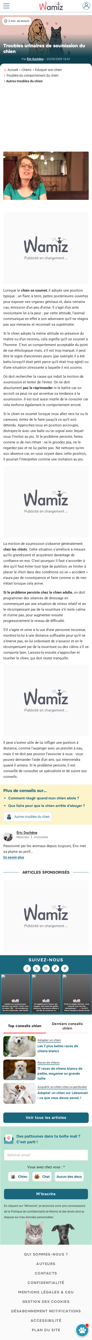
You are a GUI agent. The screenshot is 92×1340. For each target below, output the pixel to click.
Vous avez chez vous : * (46, 1167)
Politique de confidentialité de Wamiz (34, 1211)
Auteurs (46, 1263)
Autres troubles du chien (24, 81)
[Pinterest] (65, 968)
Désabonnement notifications (46, 1311)
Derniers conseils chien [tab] (67, 1026)
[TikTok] (55, 968)
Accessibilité (46, 1320)
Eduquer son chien (48, 70)
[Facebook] (27, 968)
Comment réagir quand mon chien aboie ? (43, 798)
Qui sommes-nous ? (46, 1254)
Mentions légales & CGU (46, 1292)
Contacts (46, 1273)
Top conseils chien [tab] (25, 1026)
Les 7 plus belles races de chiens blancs (58, 1048)
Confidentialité (46, 1282)
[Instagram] (46, 968)
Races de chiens (48, 1062)
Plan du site (46, 1330)
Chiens (26, 70)
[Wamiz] (54, 6)
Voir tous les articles (46, 1117)
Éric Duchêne (35, 59)
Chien (22, 1176)
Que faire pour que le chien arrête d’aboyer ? (46, 805)
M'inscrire (46, 1193)
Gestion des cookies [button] (46, 1301)
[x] (36, 968)
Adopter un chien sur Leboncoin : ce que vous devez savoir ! (63, 1095)
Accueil (13, 70)
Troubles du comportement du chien (32, 75)
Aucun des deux (69, 1176)
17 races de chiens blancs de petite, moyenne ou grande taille (60, 1073)
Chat (46, 1176)
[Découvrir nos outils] (82, 1330)
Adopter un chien (49, 1040)
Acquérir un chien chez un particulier (62, 1087)
